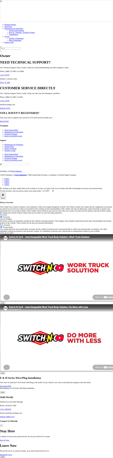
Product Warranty (10, 149)
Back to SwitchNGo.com (13, 136)
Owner (6, 36)
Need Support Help (11, 130)
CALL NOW (4, 75)
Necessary (6, 217)
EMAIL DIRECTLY (7, 417)
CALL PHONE (5, 409)
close (2, 303)
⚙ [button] (53, 191)
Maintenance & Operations (13, 28)
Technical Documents (16, 30)
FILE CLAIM (5, 83)
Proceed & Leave (6, 455)
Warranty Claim (9, 150)
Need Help (8, 27)
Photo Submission (15, 40)
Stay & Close (4, 440)
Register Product (10, 25)
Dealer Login (9, 42)
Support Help (9, 147)
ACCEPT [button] (45, 191)
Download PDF (5, 386)
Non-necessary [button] (5, 225)
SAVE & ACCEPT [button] (7, 233)
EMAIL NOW (5, 108)
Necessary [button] (3, 215)
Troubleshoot (13, 34)
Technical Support (10, 134)
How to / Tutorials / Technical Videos (22, 32)
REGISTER (4, 121)
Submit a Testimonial (16, 38)
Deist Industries (21, 175)
